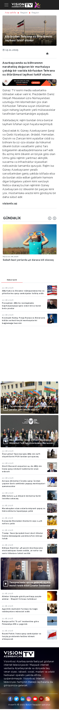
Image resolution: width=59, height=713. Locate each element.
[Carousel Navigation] (52, 218)
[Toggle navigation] (6, 5)
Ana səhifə (10, 12)
